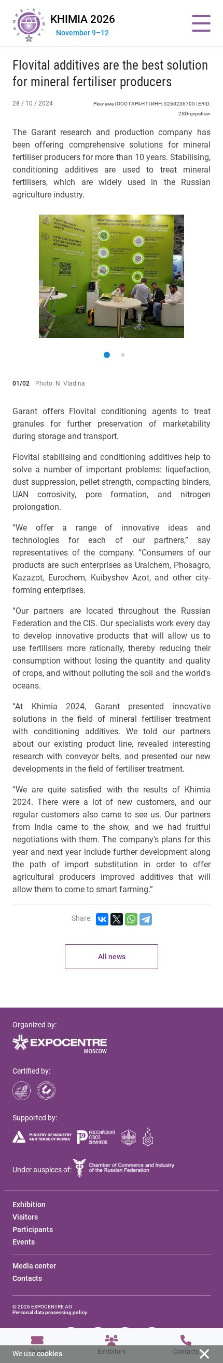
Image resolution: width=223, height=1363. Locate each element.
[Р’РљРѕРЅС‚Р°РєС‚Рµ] (102, 919)
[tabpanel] (111, 276)
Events (23, 1242)
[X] (116, 919)
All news (112, 956)
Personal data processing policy (49, 1312)
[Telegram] (146, 919)
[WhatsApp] (131, 919)
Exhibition (29, 1204)
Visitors (25, 1217)
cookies (49, 1353)
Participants (32, 1229)
